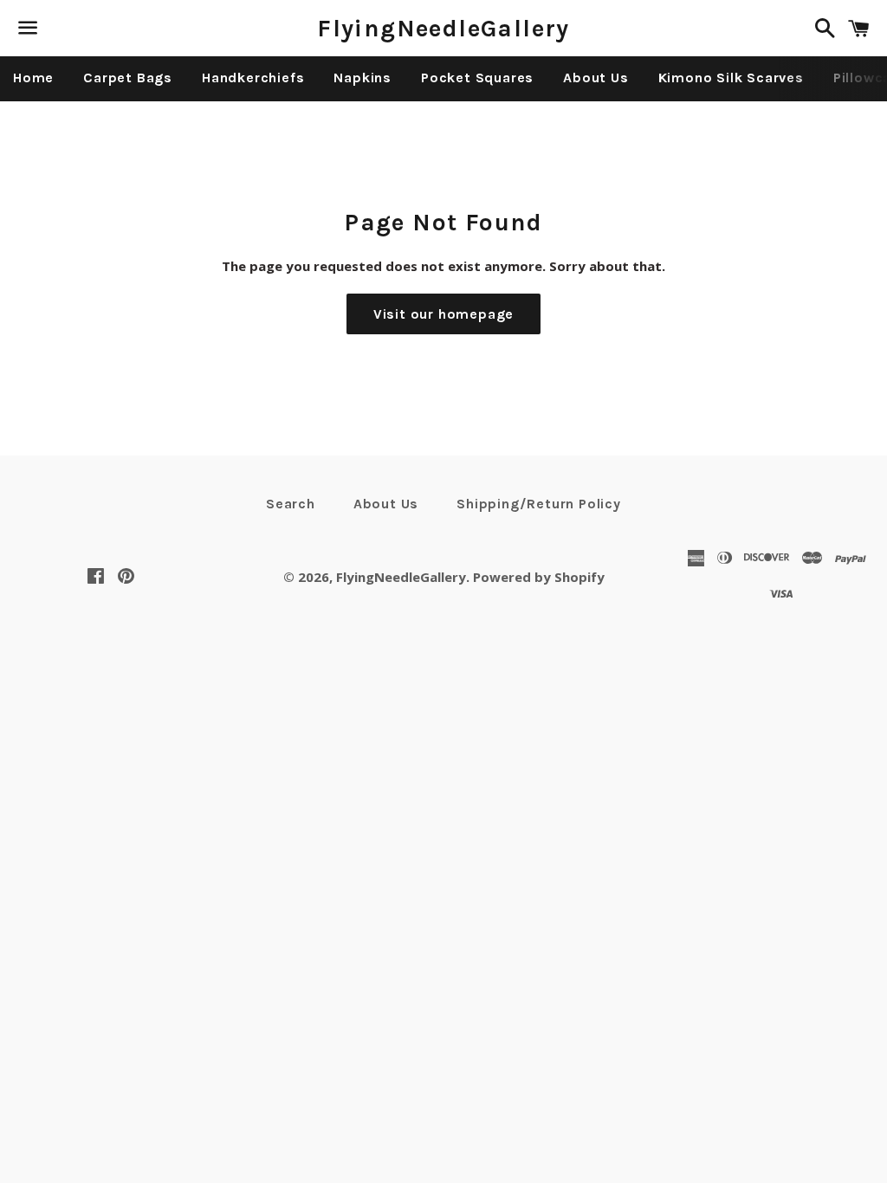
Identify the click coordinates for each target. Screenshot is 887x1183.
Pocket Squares (477, 77)
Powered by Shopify (539, 576)
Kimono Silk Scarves (731, 77)
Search (290, 503)
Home (33, 77)
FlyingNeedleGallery (443, 28)
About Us (595, 77)
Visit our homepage (443, 314)
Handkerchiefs (253, 77)
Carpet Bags (127, 77)
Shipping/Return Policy (538, 503)
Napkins (362, 77)
